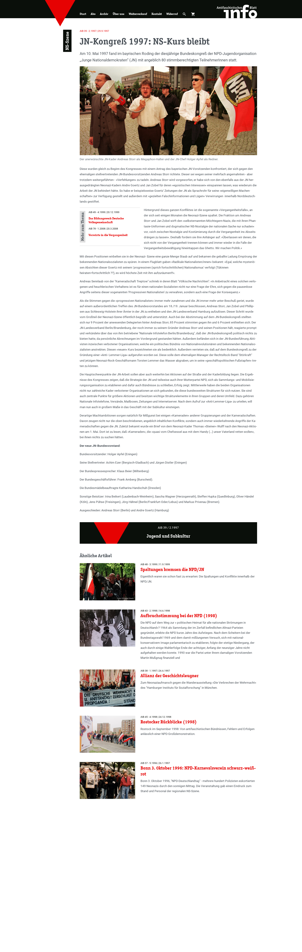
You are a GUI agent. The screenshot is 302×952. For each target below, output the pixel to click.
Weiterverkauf (138, 14)
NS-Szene (67, 41)
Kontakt (157, 14)
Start (83, 14)
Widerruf (172, 14)
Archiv (104, 14)
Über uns (118, 14)
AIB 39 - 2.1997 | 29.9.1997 (94, 31)
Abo (93, 14)
